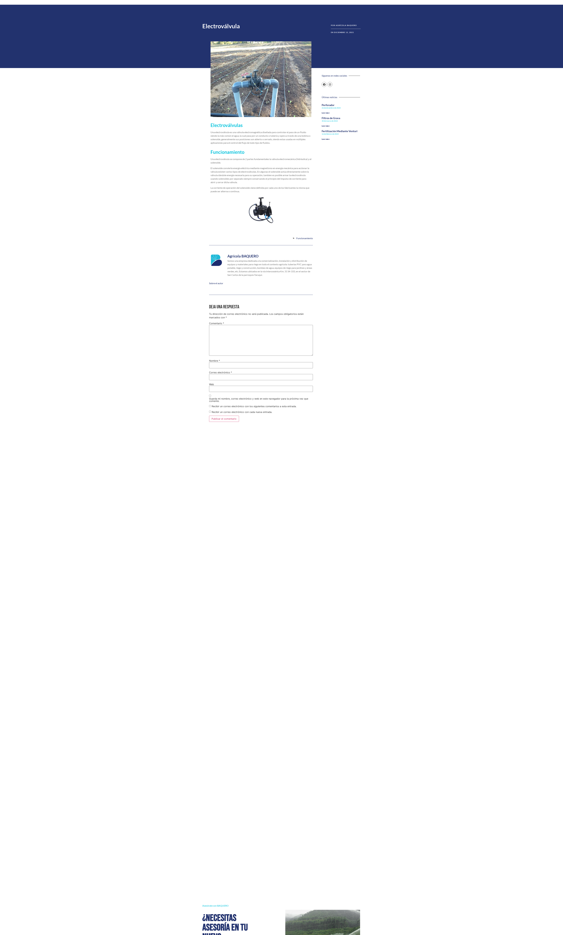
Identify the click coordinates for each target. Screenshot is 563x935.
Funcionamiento (304, 238)
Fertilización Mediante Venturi (339, 131)
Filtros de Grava (331, 118)
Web (211, 384)
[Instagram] (329, 84)
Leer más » (326, 113)
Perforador (328, 105)
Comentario (216, 323)
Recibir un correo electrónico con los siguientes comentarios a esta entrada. (254, 406)
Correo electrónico (220, 372)
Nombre (214, 361)
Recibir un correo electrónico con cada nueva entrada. (242, 412)
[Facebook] (324, 84)
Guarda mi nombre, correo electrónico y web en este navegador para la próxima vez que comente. (258, 399)
